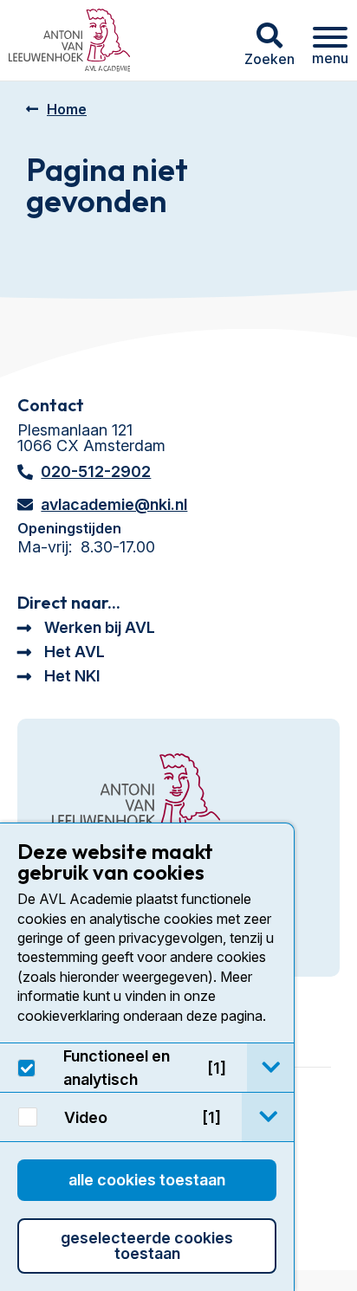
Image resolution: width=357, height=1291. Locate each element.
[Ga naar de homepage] (136, 798)
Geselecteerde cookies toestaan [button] (147, 1245)
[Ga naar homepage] (69, 40)
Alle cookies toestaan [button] (146, 1180)
